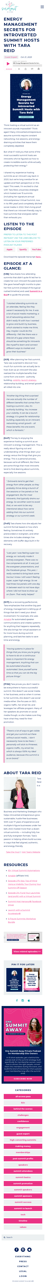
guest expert (11, 57)
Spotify (23, 249)
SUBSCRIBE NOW (23, 1079)
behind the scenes (23, 1109)
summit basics (23, 1177)
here (38, 257)
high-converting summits (23, 1140)
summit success (23, 1202)
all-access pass (23, 1096)
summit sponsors (23, 1196)
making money (23, 1146)
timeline (23, 1221)
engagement (23, 1127)
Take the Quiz (12, 852)
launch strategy (28, 380)
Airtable (7, 619)
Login (23, 1276)
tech (23, 1214)
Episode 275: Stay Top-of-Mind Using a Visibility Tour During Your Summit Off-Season (24, 884)
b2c (23, 1103)
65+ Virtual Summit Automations (24, 870)
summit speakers (23, 1190)
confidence (23, 1121)
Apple (10, 249)
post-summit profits (23, 1158)
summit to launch (23, 1208)
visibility (16, 380)
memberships (23, 1152)
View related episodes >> (27, 951)
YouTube (36, 249)
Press (23, 1261)
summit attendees (23, 1171)
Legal (23, 1271)
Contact (23, 1266)
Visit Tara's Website (31, 852)
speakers (23, 1165)
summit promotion (23, 1183)
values (23, 1227)
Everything (23, 1256)
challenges (23, 1115)
